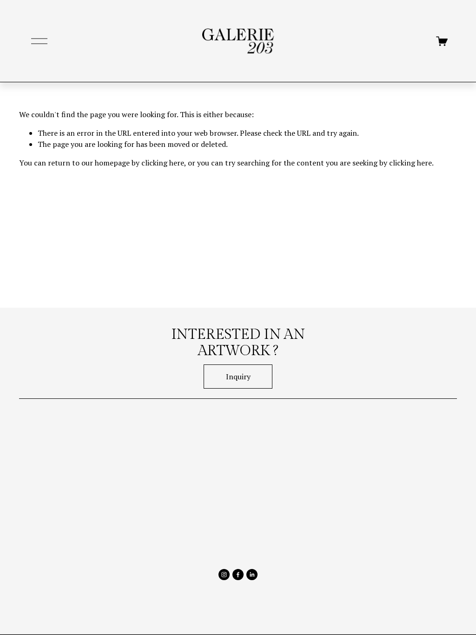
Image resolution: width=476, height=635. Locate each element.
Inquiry (238, 376)
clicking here (162, 163)
